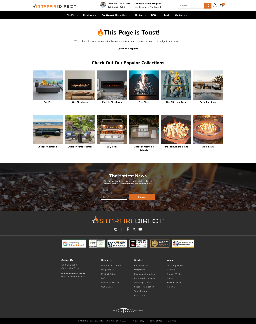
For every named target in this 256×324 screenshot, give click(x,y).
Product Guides (108, 274)
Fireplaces (88, 15)
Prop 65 (171, 286)
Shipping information (144, 274)
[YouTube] (140, 229)
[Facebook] (122, 229)
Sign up (142, 197)
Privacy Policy (138, 321)
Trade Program (141, 291)
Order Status (140, 269)
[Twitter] (134, 229)
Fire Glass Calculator (111, 265)
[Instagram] (115, 229)
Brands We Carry (175, 274)
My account (139, 295)
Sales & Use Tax (175, 282)
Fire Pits (71, 15)
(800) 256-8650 (69, 265)
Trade (167, 15)
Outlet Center (107, 286)
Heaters (139, 15)
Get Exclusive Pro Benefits (148, 7)
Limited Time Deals (110, 282)
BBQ (154, 15)
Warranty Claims (142, 282)
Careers (170, 278)
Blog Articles (107, 269)
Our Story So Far (175, 265)
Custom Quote (141, 265)
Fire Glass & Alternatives (115, 15)
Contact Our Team (70, 268)
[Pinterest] (128, 229)
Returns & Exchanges (144, 278)
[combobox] (194, 6)
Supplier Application (144, 286)
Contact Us (181, 15)
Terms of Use (156, 321)
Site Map (172, 321)
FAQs (104, 278)
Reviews (171, 269)
